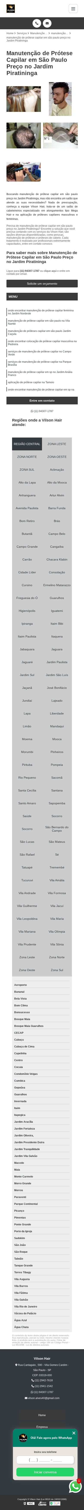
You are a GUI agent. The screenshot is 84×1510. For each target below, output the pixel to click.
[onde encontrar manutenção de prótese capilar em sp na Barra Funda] (23, 172)
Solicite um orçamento (42, 283)
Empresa (42, 1427)
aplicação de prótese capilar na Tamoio (31, 382)
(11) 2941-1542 (43, 1386)
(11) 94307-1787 (30, 270)
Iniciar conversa (45, 1472)
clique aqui (50, 270)
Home (42, 1415)
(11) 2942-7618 (43, 1380)
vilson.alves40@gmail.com (43, 1398)
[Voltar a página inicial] (10, 8)
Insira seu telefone (45, 1452)
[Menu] (73, 8)
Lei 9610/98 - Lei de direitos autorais (30, 1345)
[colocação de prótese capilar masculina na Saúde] (60, 135)
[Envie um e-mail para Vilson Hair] (47, 23)
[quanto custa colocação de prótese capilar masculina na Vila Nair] (60, 99)
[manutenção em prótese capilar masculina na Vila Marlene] (23, 135)
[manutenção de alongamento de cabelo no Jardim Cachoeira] (23, 99)
